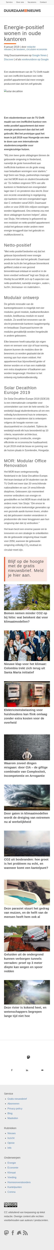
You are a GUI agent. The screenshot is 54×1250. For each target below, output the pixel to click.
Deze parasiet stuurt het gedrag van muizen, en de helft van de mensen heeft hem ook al (26, 912)
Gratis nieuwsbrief (17, 1099)
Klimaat (12, 1172)
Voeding (12, 1177)
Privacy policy (15, 1108)
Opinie (11, 1143)
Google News (39, 55)
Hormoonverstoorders (19, 1182)
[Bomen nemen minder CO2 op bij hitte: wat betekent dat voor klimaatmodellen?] (27, 597)
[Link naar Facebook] (11, 1070)
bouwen (20, 49)
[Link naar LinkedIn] (27, 1070)
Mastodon (13, 1118)
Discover (9, 59)
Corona (11, 1192)
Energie (12, 1163)
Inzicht (11, 1138)
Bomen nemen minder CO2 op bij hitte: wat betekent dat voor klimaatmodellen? (26, 617)
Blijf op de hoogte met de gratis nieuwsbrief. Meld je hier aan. (26, 568)
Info (9, 1148)
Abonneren (13, 1104)
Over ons (20, 2)
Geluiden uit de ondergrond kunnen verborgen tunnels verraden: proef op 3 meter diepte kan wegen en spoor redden (24, 963)
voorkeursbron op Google (35, 59)
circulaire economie (36, 49)
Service (9, 2)
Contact (43, 2)
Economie (13, 1168)
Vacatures (32, 2)
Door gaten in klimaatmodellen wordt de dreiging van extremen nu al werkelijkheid (27, 817)
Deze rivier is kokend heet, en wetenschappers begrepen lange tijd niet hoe (25, 1012)
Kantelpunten (15, 1187)
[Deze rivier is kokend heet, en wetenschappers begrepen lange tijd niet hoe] (27, 992)
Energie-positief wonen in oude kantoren (24, 33)
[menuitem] (9, 2)
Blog (10, 1113)
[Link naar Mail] (42, 1070)
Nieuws (12, 1133)
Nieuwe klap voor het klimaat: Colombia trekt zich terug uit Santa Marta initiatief (25, 668)
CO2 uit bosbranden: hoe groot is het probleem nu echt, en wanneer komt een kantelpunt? (26, 863)
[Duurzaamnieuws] (22, 11)
